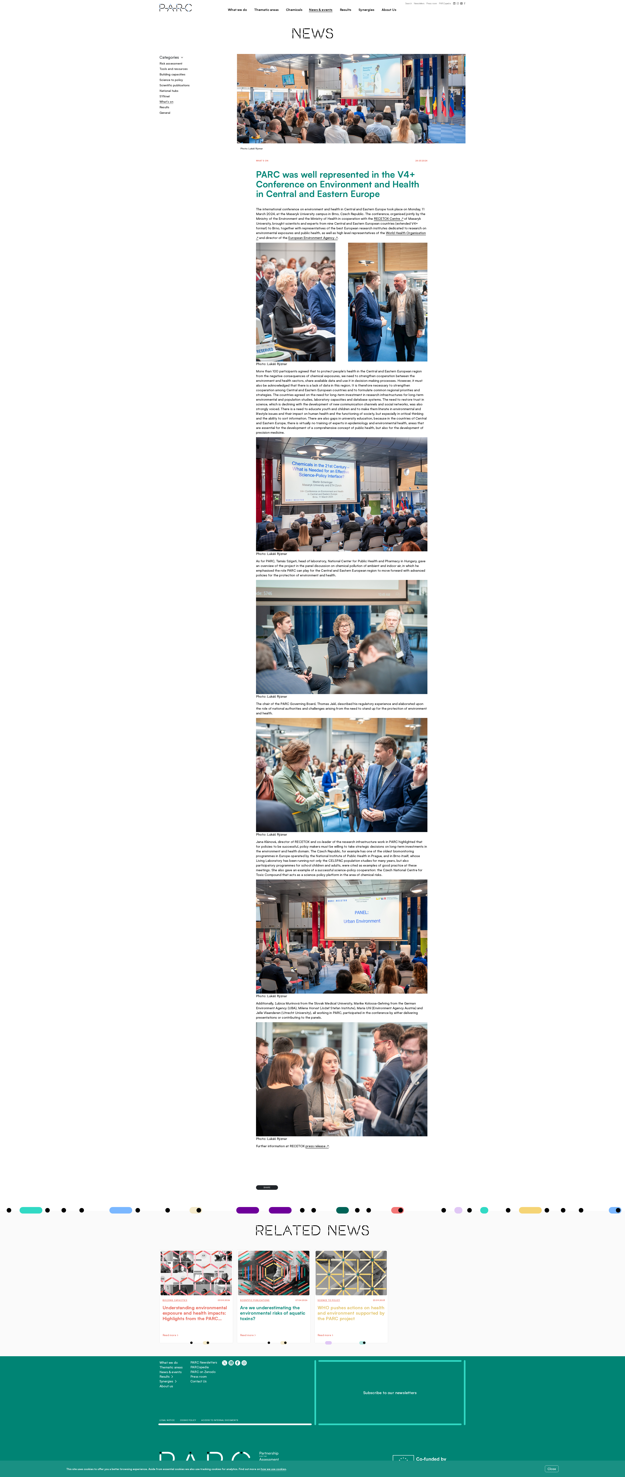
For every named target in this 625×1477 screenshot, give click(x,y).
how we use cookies (273, 1469)
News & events (171, 1372)
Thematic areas (266, 10)
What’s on (166, 101)
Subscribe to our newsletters (390, 1392)
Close (552, 1469)
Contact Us (198, 1381)
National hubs (169, 90)
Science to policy (171, 80)
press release (317, 1146)
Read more (169, 1335)
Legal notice (167, 1420)
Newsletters (419, 3)
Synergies (166, 1381)
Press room (431, 3)
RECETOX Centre (388, 219)
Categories (170, 57)
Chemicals (294, 10)
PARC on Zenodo (202, 1372)
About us (166, 1386)
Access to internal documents (219, 1420)
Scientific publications (175, 85)
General (165, 112)
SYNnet (165, 96)
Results (164, 107)
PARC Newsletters (203, 1362)
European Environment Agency (313, 238)
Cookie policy (188, 1420)
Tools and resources (174, 69)
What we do (169, 1362)
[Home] (177, 8)
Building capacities (172, 74)
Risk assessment (171, 63)
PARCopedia (445, 3)
